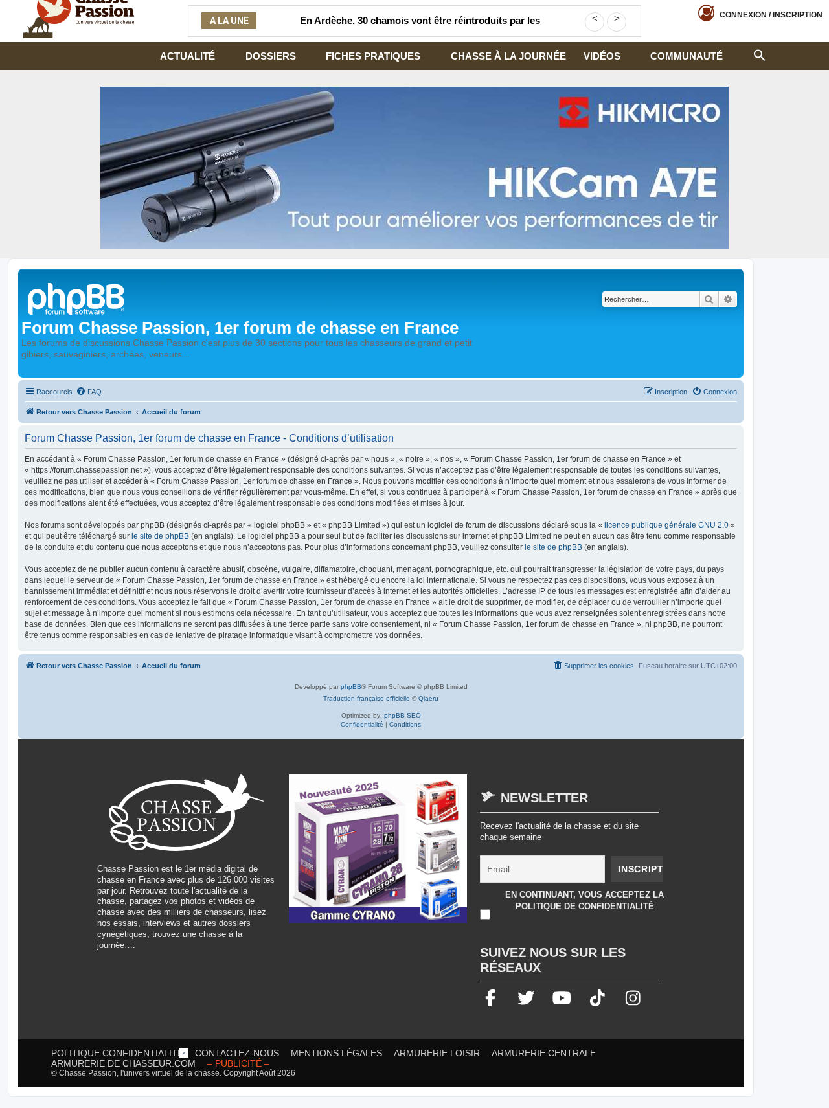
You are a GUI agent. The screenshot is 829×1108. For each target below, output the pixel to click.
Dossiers (270, 56)
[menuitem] (89, 392)
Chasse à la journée (508, 56)
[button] (760, 54)
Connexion (771, 14)
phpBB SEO (402, 715)
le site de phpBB (160, 536)
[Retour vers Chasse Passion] (77, 298)
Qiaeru (428, 698)
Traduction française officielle (366, 698)
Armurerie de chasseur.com (123, 1063)
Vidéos (602, 56)
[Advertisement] (414, 1077)
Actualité (187, 56)
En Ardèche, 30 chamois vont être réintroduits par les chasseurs (420, 28)
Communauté (686, 56)
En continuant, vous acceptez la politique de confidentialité (584, 900)
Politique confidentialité (117, 1053)
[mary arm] (378, 855)
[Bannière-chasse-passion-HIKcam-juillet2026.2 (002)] (414, 168)
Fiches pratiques (373, 56)
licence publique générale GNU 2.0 (666, 525)
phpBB (351, 686)
